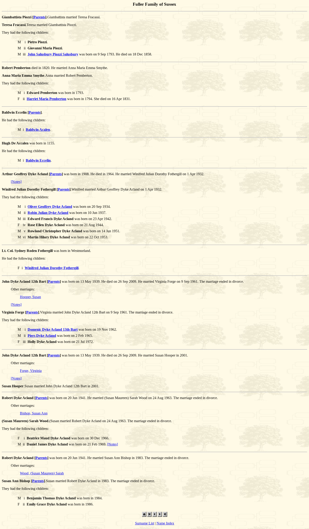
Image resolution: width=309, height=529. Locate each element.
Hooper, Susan (30, 297)
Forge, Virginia (31, 371)
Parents (39, 17)
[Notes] (16, 182)
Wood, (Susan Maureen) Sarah (42, 473)
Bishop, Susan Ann (34, 413)
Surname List (144, 523)
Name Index (165, 523)
